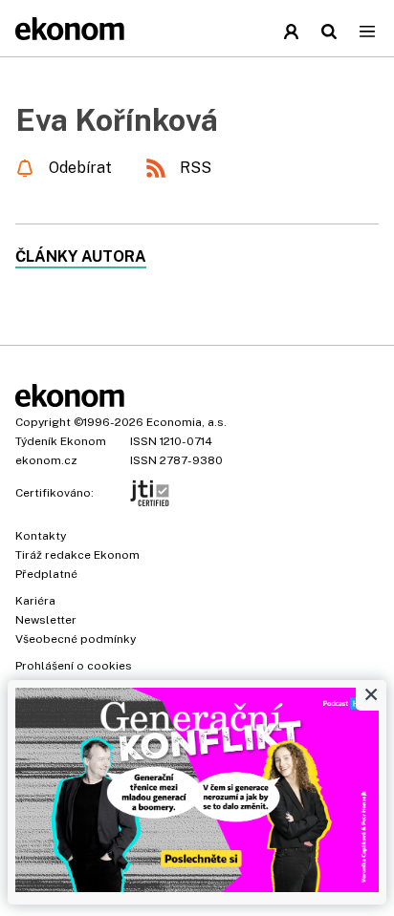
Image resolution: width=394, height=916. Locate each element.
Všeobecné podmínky (75, 639)
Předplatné (46, 574)
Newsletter (46, 620)
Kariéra (35, 600)
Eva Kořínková (116, 120)
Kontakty (40, 536)
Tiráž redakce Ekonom (77, 555)
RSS (195, 168)
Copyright (43, 422)
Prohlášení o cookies (73, 665)
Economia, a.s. (186, 422)
